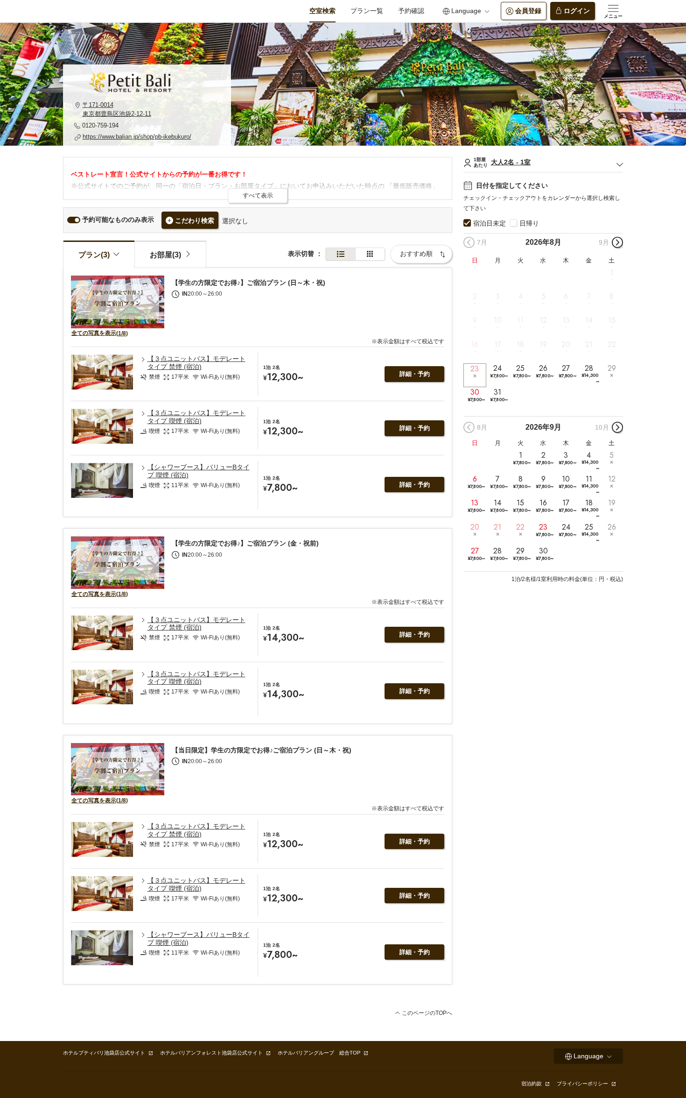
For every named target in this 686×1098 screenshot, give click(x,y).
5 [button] (543, 296)
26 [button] (544, 371)
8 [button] (611, 296)
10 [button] (498, 320)
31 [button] (498, 395)
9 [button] (475, 320)
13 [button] (566, 320)
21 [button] (589, 344)
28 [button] (590, 374)
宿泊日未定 (489, 223)
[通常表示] (340, 254)
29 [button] (612, 368)
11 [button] (520, 320)
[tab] (170, 254)
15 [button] (612, 320)
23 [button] (474, 368)
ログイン (577, 10)
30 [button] (476, 395)
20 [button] (565, 344)
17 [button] (497, 344)
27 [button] (567, 371)
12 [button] (543, 320)
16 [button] (474, 344)
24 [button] (498, 371)
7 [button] (589, 296)
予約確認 (411, 10)
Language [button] (466, 10)
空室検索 (322, 10)
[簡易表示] (370, 254)
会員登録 (528, 10)
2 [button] (475, 296)
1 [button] (611, 273)
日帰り (529, 223)
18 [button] (520, 344)
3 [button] (498, 296)
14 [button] (589, 320)
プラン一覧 (366, 10)
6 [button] (566, 296)
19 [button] (543, 344)
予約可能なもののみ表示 (118, 219)
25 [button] (521, 371)
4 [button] (520, 296)
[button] (147, 109)
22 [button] (612, 344)
